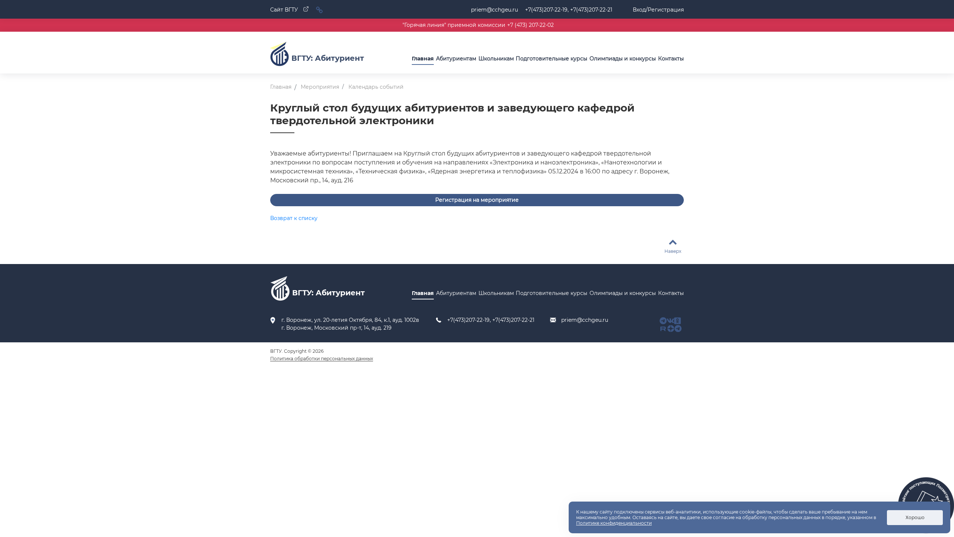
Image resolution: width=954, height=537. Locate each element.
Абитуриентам (456, 58)
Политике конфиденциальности (614, 523)
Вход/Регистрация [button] (658, 9)
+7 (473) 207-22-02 (530, 25)
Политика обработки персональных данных (321, 358)
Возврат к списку (294, 218)
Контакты (671, 58)
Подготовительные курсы (551, 58)
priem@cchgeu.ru (494, 9)
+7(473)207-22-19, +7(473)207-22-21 (490, 320)
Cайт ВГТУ (285, 9)
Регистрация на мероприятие (477, 200)
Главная (423, 58)
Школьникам (496, 58)
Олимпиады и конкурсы (623, 58)
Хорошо (915, 517)
